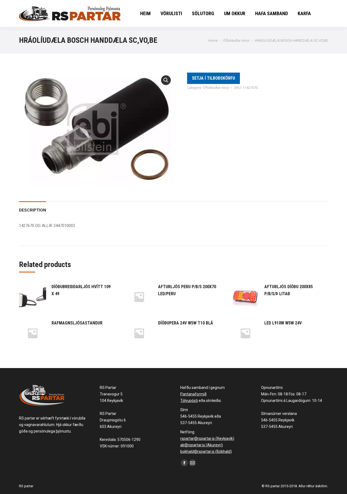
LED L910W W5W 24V (283, 323)
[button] (166, 80)
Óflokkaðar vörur (216, 88)
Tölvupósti (189, 400)
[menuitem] (145, 13)
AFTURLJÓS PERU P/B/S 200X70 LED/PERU (187, 290)
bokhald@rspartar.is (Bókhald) (206, 451)
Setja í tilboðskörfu (213, 78)
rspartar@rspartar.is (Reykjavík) (207, 438)
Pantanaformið (193, 394)
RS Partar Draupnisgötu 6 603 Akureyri (113, 420)
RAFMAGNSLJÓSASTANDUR (77, 323)
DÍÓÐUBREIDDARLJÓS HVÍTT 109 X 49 (81, 290)
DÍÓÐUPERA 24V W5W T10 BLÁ (185, 323)
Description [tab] (32, 210)
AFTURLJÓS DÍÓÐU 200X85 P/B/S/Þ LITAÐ (288, 290)
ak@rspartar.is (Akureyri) (201, 445)
